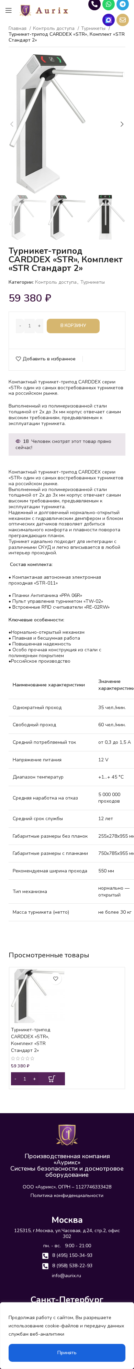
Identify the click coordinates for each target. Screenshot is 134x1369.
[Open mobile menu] (8, 10)
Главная (18, 29)
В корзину (73, 326)
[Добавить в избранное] (55, 979)
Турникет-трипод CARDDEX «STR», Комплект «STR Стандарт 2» (30, 1040)
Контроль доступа (54, 29)
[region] (67, 1335)
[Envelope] (122, 20)
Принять (67, 1352)
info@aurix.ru (66, 1275)
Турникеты (92, 282)
